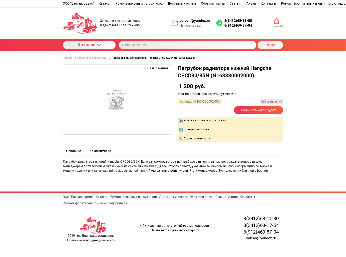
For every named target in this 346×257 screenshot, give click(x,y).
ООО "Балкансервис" (78, 197)
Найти (270, 45)
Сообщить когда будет (258, 110)
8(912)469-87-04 (261, 232)
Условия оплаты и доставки (205, 120)
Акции (233, 197)
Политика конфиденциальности (91, 240)
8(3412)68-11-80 (261, 218)
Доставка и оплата (173, 197)
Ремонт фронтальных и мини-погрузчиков (95, 203)
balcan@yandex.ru (195, 20)
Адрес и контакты (197, 138)
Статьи (220, 197)
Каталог (86, 44)
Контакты (247, 197)
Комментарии (100, 151)
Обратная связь (201, 197)
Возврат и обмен (196, 129)
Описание (73, 151)
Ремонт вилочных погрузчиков (133, 197)
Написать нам (190, 25)
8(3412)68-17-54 (261, 225)
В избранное (159, 68)
